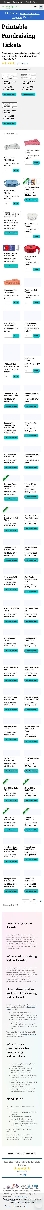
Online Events (17, 2)
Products (7, 2)
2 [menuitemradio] (37, 901)
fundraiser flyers (30, 1034)
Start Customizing (9, 94)
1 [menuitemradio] (34, 901)
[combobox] (25, 901)
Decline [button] (7, 1206)
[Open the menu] (40, 7)
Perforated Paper (31, 2)
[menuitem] (30, 901)
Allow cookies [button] (19, 1206)
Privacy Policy (9, 1200)
